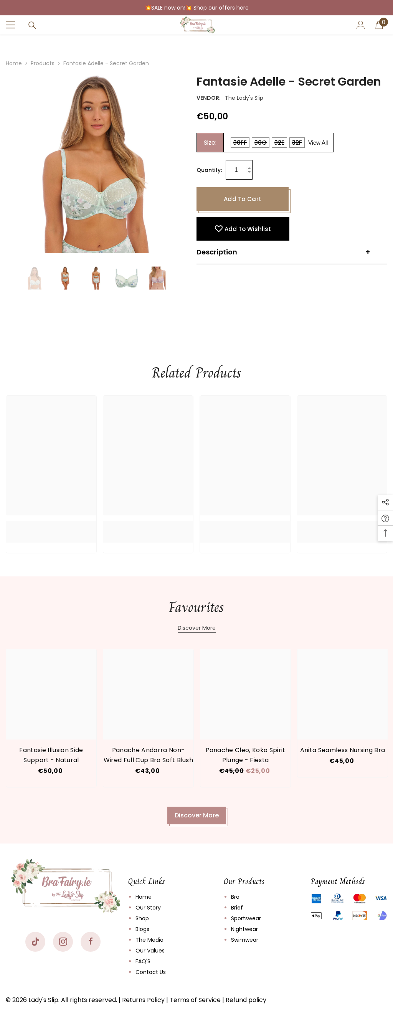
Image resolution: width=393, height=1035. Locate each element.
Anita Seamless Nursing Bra (342, 750)
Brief (237, 907)
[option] (95, 163)
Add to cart (242, 199)
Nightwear (244, 929)
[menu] (10, 25)
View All (318, 142)
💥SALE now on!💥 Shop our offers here (197, 8)
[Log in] (361, 25)
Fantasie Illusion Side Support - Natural (51, 755)
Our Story (148, 907)
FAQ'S (142, 961)
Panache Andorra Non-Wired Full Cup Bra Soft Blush (148, 755)
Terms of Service (195, 999)
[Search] (32, 25)
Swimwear (244, 940)
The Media (149, 940)
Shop (142, 918)
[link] (51, 526)
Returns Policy (143, 999)
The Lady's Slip (244, 98)
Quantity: (209, 170)
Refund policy (246, 999)
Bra (235, 897)
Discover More (197, 628)
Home (14, 63)
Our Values (150, 950)
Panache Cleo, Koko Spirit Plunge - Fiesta (246, 755)
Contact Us (150, 972)
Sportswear (246, 918)
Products (42, 63)
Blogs (142, 929)
